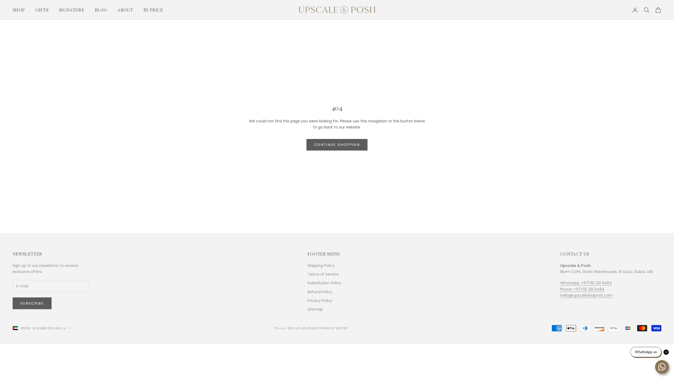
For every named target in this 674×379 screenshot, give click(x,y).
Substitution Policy (324, 283)
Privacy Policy (320, 300)
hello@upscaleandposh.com (586, 295)
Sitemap (315, 309)
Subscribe (32, 303)
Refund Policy (320, 292)
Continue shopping (337, 144)
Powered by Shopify (332, 328)
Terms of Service (323, 274)
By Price (153, 10)
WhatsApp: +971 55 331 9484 (586, 283)
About (125, 10)
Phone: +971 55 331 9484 (582, 289)
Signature (71, 10)
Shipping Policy (321, 265)
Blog (101, 10)
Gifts (41, 10)
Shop (19, 10)
